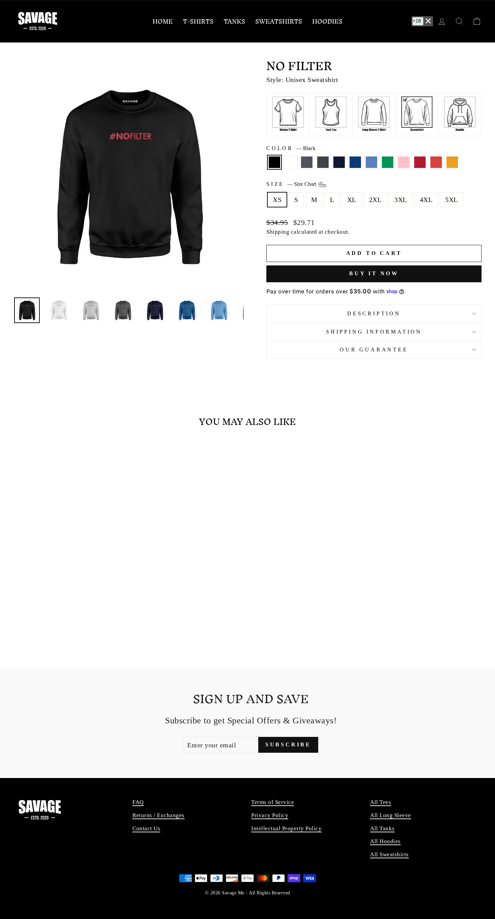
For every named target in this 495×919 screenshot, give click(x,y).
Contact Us (146, 828)
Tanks (234, 21)
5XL (451, 199)
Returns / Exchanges (158, 815)
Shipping (277, 232)
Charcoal (323, 162)
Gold (452, 162)
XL (351, 199)
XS (277, 199)
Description (374, 313)
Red (420, 162)
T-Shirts (198, 21)
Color (291, 148)
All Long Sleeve (390, 815)
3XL (400, 199)
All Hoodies (385, 841)
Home (163, 21)
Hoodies (327, 21)
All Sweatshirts (389, 854)
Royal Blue (355, 162)
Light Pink (403, 162)
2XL (375, 199)
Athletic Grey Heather (307, 162)
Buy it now (374, 273)
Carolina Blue (371, 162)
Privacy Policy (269, 815)
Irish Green (387, 162)
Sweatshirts (278, 21)
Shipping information (374, 332)
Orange (436, 162)
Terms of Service (272, 802)
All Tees (380, 802)
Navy (339, 162)
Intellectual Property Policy (286, 828)
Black (274, 162)
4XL (426, 199)
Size (292, 184)
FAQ (138, 802)
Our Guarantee (374, 349)
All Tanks (382, 828)
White (290, 162)
